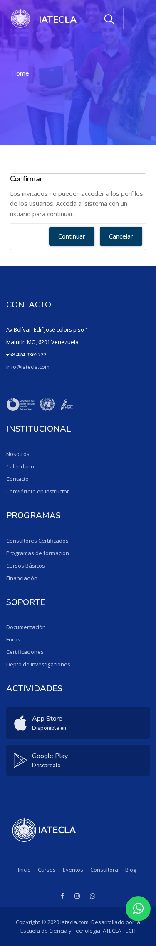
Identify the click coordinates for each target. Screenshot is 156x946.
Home (20, 73)
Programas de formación (37, 553)
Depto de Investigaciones (38, 664)
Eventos (73, 869)
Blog (130, 869)
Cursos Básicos (25, 565)
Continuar (71, 236)
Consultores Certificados (37, 540)
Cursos (47, 869)
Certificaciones (25, 652)
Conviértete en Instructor (37, 491)
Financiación (21, 578)
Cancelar (121, 236)
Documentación (26, 627)
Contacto (17, 479)
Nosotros (18, 454)
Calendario (20, 466)
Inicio (24, 869)
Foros (13, 639)
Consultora (104, 869)
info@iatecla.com (28, 367)
